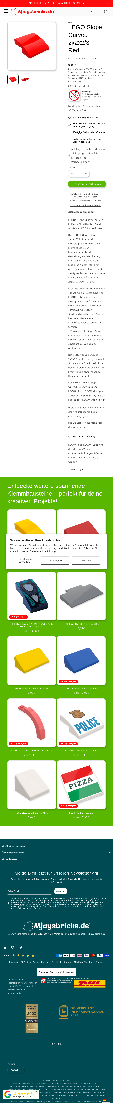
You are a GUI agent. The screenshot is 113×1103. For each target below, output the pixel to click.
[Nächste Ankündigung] (107, 3)
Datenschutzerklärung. (43, 551)
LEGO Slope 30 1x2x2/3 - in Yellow (31, 689)
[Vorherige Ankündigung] (6, 3)
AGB (50, 1101)
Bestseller (14, 962)
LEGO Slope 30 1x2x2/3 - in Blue (81, 689)
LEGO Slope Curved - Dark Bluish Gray (81, 624)
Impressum (69, 1101)
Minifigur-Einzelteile (84, 962)
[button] (6, 11)
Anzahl (71, 167)
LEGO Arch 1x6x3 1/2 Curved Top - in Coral (31, 751)
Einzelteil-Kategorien (62, 962)
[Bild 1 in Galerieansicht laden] (12, 79)
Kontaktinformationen (86, 1101)
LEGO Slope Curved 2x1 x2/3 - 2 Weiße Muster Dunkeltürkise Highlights (31, 625)
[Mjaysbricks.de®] (7, 1098)
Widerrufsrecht (17, 1101)
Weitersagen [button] (77, 469)
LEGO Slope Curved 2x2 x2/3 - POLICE (81, 751)
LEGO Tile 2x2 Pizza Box (81, 813)
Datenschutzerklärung (29, 908)
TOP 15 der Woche (30, 962)
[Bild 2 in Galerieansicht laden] (25, 79)
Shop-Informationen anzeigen (85, 205)
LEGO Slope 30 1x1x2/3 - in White (31, 813)
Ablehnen (86, 560)
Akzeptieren (55, 560)
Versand (58, 1101)
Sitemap (100, 962)
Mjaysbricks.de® (63, 1080)
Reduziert (45, 962)
